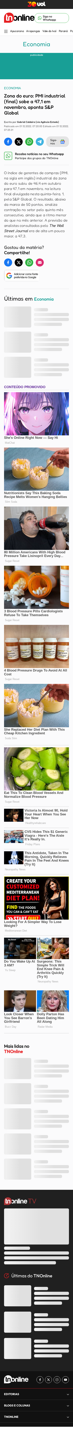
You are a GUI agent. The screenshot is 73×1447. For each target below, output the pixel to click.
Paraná (63, 31)
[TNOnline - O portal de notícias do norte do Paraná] (19, 18)
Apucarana (17, 31)
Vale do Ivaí (49, 31)
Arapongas (33, 31)
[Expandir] (68, 1416)
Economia (36, 44)
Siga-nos (53, 141)
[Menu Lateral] (6, 31)
